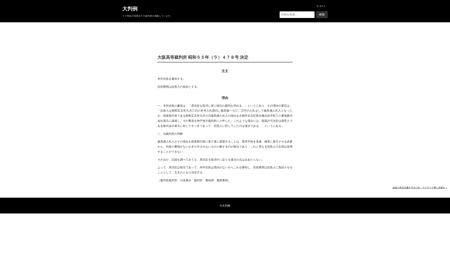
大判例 (130, 8)
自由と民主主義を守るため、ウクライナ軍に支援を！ (419, 187)
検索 (322, 14)
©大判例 (225, 205)
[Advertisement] (225, 33)
